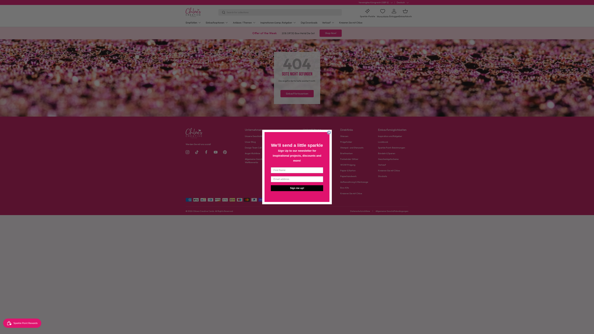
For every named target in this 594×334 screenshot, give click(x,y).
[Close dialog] (329, 132)
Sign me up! (297, 188)
